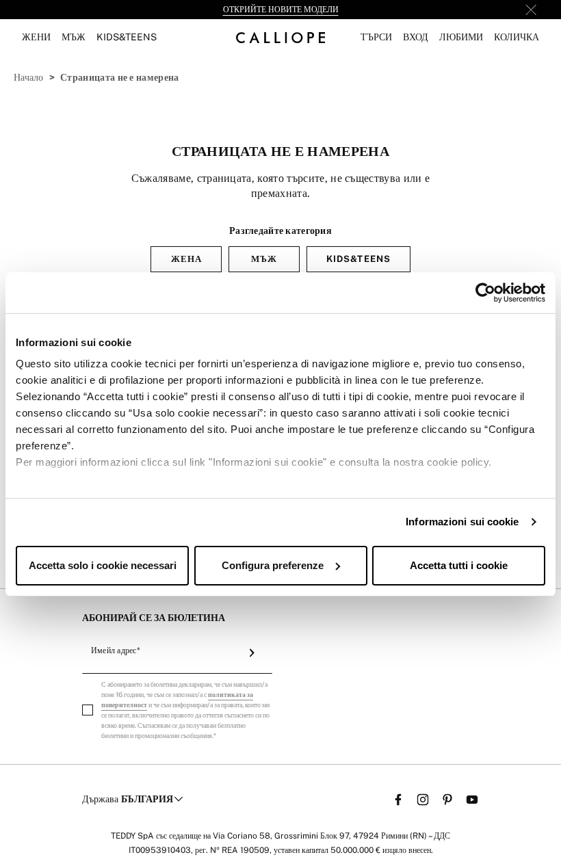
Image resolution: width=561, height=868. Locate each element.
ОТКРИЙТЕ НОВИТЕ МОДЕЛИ (281, 9)
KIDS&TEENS (358, 259)
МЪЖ (264, 259)
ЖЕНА (186, 259)
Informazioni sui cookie (462, 521)
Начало (29, 77)
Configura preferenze (273, 565)
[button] (376, 37)
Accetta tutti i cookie (459, 565)
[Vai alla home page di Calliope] (280, 37)
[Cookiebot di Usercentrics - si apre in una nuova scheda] (485, 292)
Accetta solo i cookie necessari (103, 565)
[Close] (531, 9)
